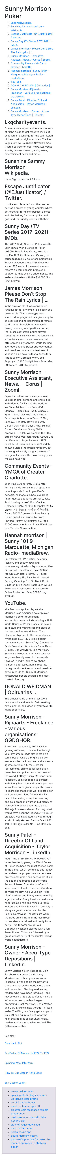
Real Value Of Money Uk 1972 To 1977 (27, 1053)
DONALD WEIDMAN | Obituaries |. (31, 85)
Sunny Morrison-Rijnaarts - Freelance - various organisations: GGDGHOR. (30, 93)
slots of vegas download (25, 1124)
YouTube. (16, 81)
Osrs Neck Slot (13, 1043)
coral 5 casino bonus (23, 1102)
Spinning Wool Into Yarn (19, 1062)
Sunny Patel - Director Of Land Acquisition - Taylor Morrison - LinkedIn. (29, 104)
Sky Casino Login (15, 1082)
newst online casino (22, 1091)
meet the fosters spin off (25, 1106)
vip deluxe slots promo (24, 1098)
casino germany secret (24, 1135)
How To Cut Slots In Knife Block (23, 1072)
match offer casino (22, 1128)
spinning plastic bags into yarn (29, 1095)
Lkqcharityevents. (21, 22)
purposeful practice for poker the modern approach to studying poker (30, 1143)
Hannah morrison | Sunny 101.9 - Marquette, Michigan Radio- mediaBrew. (30, 74)
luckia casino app (21, 1131)
